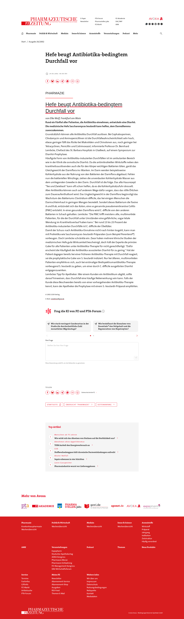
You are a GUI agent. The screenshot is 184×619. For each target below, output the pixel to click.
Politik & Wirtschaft (48, 33)
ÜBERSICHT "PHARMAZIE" (78, 405)
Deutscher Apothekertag (62, 554)
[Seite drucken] (77, 81)
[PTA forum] (25, 506)
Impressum (92, 581)
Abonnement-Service (61, 581)
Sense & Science (79, 33)
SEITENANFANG (105, 405)
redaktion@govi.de (57, 299)
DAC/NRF (119, 21)
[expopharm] (152, 506)
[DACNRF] (59, 506)
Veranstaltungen (111, 33)
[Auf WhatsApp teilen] (67, 81)
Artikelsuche (26, 590)
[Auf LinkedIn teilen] (57, 81)
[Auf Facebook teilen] (47, 81)
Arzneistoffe (94, 33)
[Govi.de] (96, 506)
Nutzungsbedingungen (97, 587)
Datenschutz (92, 584)
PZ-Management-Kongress (63, 566)
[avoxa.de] (133, 506)
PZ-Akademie (120, 18)
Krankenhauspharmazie (31, 526)
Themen (121, 547)
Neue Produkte (148, 547)
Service (24, 575)
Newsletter (84, 21)
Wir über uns (92, 578)
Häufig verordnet (149, 541)
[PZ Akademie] (43, 506)
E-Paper (83, 18)
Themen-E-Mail (58, 593)
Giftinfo (24, 584)
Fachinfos (25, 581)
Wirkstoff (146, 526)
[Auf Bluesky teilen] (52, 81)
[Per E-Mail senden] (72, 81)
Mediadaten (92, 596)
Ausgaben (56, 587)
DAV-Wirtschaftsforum (61, 569)
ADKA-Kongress (58, 557)
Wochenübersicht (29, 529)
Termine (24, 578)
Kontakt (90, 593)
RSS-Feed (56, 590)
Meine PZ (56, 575)
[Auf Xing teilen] (62, 81)
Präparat (145, 529)
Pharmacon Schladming (62, 563)
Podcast (126, 33)
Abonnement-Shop (60, 584)
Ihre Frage (49, 340)
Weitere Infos (93, 575)
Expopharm (57, 551)
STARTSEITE (52, 405)
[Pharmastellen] (73, 506)
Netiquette (91, 590)
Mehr (135, 33)
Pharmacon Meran (60, 560)
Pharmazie (31, 33)
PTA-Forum (99, 18)
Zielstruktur (147, 538)
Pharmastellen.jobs (102, 21)
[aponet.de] (117, 506)
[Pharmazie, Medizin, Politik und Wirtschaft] (49, 21)
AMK (117, 24)
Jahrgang (146, 532)
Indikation (146, 535)
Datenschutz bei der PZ (88, 392)
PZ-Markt (98, 24)
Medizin (64, 33)
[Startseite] (42, 611)
